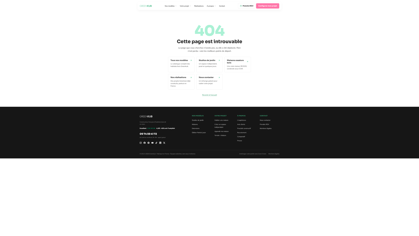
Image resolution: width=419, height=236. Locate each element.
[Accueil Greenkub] (146, 6)
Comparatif (241, 137)
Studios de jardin (198, 120)
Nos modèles (169, 6)
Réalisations (198, 6)
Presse (239, 141)
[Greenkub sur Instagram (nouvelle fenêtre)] (141, 143)
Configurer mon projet (267, 6)
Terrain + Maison (220, 135)
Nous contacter (265, 120)
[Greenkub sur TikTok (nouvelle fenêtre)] (156, 143)
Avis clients (241, 124)
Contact (222, 6)
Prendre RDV (264, 124)
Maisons (195, 124)
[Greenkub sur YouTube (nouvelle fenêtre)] (152, 143)
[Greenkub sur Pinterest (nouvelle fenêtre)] (148, 143)
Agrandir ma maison (222, 131)
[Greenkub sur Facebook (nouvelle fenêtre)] (144, 143)
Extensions (195, 128)
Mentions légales (266, 128)
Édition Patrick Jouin (199, 133)
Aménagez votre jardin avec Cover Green (252, 154)
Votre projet (184, 6)
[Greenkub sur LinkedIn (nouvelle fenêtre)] (160, 143)
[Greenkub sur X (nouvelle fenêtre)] (164, 143)
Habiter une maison (221, 120)
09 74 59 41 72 (148, 133)
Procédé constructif (244, 128)
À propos (210, 6)
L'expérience (241, 120)
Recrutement (241, 133)
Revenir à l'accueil (209, 95)
